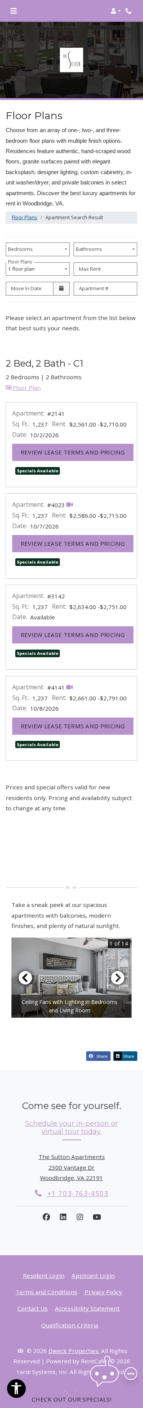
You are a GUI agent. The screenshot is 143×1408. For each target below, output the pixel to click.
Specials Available (37, 471)
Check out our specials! (71, 1399)
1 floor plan (22, 267)
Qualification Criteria (69, 1325)
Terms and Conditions (46, 1292)
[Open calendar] (61, 289)
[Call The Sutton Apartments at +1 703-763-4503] (129, 11)
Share (101, 1056)
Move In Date (26, 288)
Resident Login (43, 1275)
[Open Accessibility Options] (16, 1390)
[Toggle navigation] (13, 11)
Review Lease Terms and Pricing (77, 452)
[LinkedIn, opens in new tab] (63, 1217)
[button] (116, 11)
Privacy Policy (103, 1292)
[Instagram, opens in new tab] (80, 1217)
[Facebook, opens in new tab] (46, 1217)
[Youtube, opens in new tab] (96, 1217)
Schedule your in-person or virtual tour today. (71, 1127)
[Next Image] (117, 977)
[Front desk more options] (130, 1373)
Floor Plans (24, 217)
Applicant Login (93, 1275)
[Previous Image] (25, 977)
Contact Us (33, 1308)
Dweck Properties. (74, 1351)
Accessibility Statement (87, 1308)
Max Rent (90, 268)
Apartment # (94, 288)
